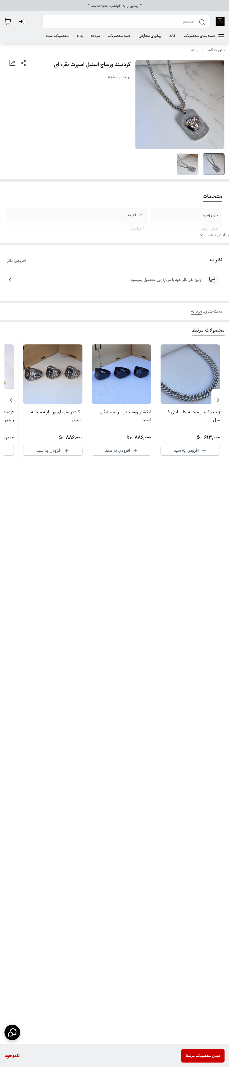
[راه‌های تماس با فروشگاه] (12, 1032)
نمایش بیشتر (217, 235)
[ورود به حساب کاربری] (22, 21)
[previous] (218, 400)
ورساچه (114, 76)
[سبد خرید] (7, 21)
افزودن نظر (16, 260)
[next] (11, 400)
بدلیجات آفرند (216, 50)
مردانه (195, 50)
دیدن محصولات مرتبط (203, 1056)
